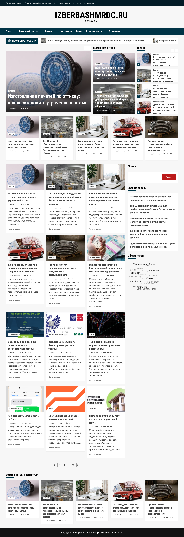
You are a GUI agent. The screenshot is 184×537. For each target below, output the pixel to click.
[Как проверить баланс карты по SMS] (25, 399)
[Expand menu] (13, 31)
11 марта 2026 (133, 151)
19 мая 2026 (115, 110)
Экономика (114, 31)
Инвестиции (66, 31)
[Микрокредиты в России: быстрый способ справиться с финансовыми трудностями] (106, 248)
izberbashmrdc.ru (91, 15)
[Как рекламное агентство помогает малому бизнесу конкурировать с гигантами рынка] (144, 75)
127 (73, 465)
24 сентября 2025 (25, 352)
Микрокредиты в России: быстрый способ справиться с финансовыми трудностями (105, 268)
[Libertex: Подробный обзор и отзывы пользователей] (65, 399)
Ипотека (93, 409)
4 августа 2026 (24, 108)
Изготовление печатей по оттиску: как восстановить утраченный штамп (110, 71)
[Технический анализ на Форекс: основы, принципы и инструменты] (106, 325)
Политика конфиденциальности (40, 3)
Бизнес (48, 31)
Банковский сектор (28, 31)
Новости (156, 101)
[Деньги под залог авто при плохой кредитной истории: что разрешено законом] (144, 91)
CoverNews (104, 532)
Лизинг (79, 31)
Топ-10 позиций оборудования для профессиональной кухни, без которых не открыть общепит (68, 40)
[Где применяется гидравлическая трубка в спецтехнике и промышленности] (144, 107)
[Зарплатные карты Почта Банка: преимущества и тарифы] (65, 325)
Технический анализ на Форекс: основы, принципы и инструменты (105, 345)
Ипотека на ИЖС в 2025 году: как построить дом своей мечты (104, 419)
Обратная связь (13, 3)
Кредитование (158, 86)
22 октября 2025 (110, 275)
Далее (80, 465)
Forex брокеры (14, 335)
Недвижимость (94, 31)
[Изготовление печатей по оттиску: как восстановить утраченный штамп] (48, 81)
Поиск (132, 166)
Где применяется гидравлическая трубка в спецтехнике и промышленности (152, 245)
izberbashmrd (102, 110)
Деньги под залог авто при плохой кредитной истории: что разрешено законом (126, 144)
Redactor (13, 108)
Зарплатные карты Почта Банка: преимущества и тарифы (61, 345)
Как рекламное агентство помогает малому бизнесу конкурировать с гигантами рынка (162, 78)
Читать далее (14, 229)
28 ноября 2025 (168, 154)
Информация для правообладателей (76, 3)
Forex (8, 31)
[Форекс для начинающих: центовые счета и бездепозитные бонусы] (25, 325)
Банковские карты (56, 335)
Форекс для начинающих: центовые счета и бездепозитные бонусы (22, 345)
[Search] (176, 31)
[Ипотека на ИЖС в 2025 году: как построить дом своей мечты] (106, 399)
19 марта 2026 (98, 154)
